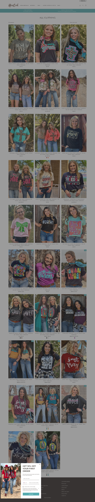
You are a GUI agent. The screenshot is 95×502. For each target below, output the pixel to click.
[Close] (39, 464)
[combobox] (25, 482)
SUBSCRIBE (31, 494)
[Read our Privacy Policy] (38, 488)
